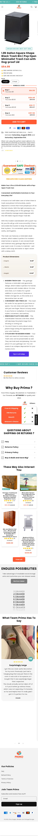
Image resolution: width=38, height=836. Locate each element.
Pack (3, 79)
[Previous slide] (16, 161)
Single (5, 82)
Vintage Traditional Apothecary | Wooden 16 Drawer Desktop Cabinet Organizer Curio (9, 496)
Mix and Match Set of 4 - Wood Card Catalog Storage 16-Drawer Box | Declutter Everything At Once (10, 532)
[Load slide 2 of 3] (19, 161)
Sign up (19, 804)
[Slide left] (15, 743)
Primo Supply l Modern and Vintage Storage (21, 819)
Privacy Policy (6, 783)
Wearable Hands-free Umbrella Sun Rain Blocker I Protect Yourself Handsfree (28, 496)
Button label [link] (19, 581)
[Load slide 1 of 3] (15, 44)
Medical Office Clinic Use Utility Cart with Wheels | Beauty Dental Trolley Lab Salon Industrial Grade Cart (28, 542)
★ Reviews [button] (36, 420)
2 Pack (14, 82)
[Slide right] (23, 743)
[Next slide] (22, 161)
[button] (2, 7)
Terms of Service (7, 779)
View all (19, 559)
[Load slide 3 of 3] (20, 161)
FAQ (2, 771)
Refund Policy (6, 775)
